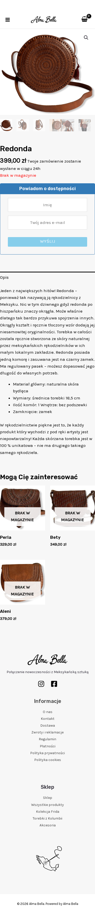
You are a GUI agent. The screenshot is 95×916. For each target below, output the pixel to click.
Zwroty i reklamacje (47, 732)
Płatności (47, 746)
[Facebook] (54, 683)
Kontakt (47, 719)
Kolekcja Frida (47, 811)
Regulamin (47, 739)
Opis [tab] (4, 277)
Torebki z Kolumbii (47, 818)
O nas (47, 712)
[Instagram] (41, 683)
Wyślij (47, 241)
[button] (86, 37)
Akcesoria (48, 825)
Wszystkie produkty (47, 805)
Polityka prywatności (47, 753)
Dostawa (47, 725)
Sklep (47, 798)
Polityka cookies (47, 760)
